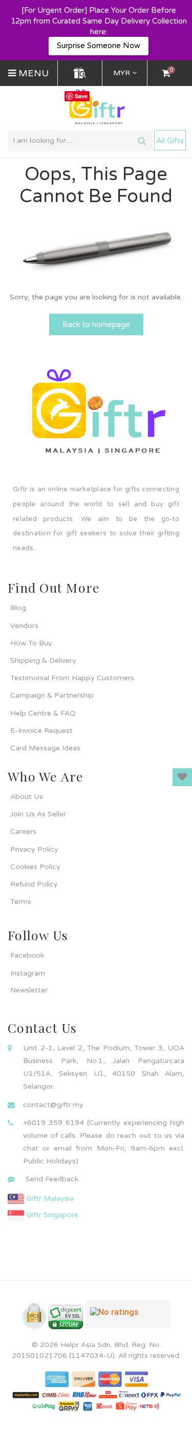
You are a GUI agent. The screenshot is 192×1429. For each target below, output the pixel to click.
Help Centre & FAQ (43, 713)
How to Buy (31, 643)
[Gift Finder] (80, 73)
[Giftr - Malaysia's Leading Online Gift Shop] (96, 107)
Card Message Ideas (45, 748)
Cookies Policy (35, 866)
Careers (23, 831)
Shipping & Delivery (43, 660)
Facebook (27, 955)
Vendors (24, 625)
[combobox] (80, 140)
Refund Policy (34, 884)
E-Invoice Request (41, 730)
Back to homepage (96, 324)
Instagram (27, 973)
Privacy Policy (34, 849)
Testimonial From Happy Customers (72, 678)
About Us (26, 796)
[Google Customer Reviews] (128, 1318)
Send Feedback (52, 1179)
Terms (20, 901)
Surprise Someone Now (98, 45)
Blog (18, 607)
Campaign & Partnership (52, 695)
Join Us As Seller (38, 814)
